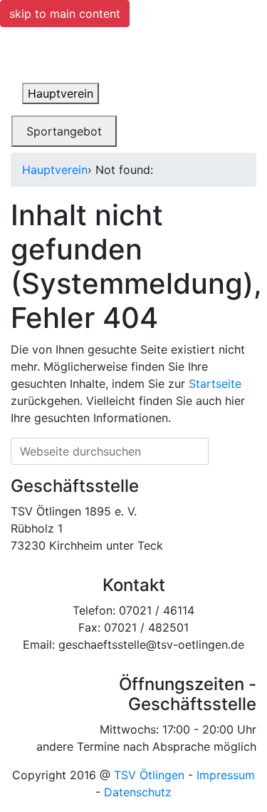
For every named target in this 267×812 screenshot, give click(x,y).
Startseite (215, 383)
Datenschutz (138, 792)
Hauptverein (55, 170)
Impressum (226, 775)
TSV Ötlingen (149, 775)
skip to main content (64, 13)
